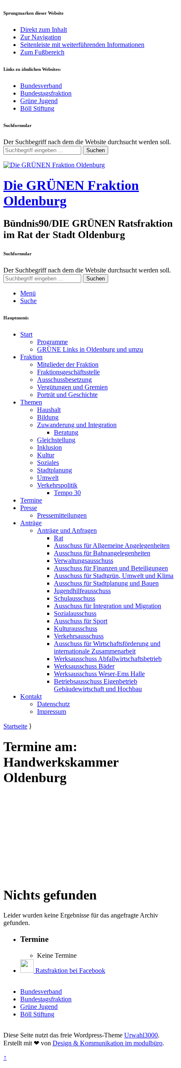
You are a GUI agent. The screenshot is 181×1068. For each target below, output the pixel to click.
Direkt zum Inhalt (43, 29)
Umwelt (48, 477)
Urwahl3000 (141, 1035)
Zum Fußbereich (42, 52)
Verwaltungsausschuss (83, 560)
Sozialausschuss (75, 613)
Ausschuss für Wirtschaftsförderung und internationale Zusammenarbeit (107, 647)
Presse (28, 507)
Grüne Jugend (39, 100)
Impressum (51, 711)
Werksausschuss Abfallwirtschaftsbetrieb (108, 658)
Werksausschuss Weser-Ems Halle (99, 673)
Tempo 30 (67, 492)
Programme (52, 341)
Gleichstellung (56, 439)
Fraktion (31, 356)
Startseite (15, 726)
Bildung (48, 417)
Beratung (66, 432)
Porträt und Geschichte (67, 394)
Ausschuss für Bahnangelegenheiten (102, 553)
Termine (31, 500)
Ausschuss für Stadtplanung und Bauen (106, 583)
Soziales (48, 462)
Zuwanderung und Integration (77, 424)
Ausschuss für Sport (80, 621)
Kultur (45, 455)
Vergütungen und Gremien (72, 387)
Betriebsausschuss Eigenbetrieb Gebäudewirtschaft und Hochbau (98, 685)
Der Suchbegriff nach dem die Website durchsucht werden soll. (87, 141)
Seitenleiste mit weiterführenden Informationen (82, 44)
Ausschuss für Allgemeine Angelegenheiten (112, 545)
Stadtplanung (54, 470)
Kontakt (31, 696)
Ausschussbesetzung (64, 379)
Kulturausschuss (75, 628)
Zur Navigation (40, 37)
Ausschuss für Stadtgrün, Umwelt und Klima (113, 575)
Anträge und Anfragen (67, 530)
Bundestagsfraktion (46, 93)
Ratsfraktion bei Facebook (69, 970)
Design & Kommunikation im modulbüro (107, 1043)
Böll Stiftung (37, 108)
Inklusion (49, 447)
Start (26, 334)
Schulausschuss (74, 598)
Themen (31, 402)
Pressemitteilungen (62, 515)
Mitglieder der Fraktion (67, 364)
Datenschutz (53, 704)
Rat (58, 538)
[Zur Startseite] (54, 164)
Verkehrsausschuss (79, 636)
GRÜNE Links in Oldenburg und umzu (90, 349)
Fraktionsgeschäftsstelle (68, 372)
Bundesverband (41, 85)
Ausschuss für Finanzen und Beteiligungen (111, 568)
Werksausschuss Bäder (84, 666)
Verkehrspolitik (57, 485)
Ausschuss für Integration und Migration (107, 605)
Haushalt (49, 409)
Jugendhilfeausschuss (82, 590)
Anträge (31, 522)
